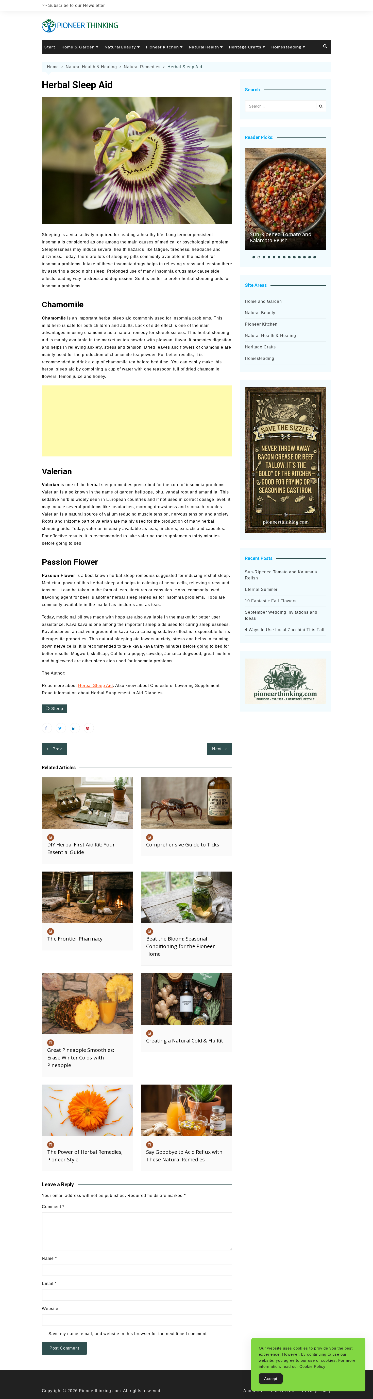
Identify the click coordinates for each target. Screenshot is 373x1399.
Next (217, 749)
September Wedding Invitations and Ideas (281, 615)
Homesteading (286, 47)
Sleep (57, 708)
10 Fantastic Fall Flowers (271, 601)
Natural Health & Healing (270, 335)
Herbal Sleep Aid (95, 685)
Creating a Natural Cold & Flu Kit (184, 1040)
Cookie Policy (312, 1366)
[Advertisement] (137, 420)
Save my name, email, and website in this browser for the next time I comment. (128, 1334)
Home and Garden (263, 301)
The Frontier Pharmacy (75, 938)
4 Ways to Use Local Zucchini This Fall (285, 630)
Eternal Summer (261, 589)
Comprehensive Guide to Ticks (182, 844)
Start (49, 47)
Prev (57, 749)
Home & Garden (78, 47)
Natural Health (204, 47)
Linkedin (75, 728)
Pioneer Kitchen (162, 47)
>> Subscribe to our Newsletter (73, 5)
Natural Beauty (120, 47)
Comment (53, 1207)
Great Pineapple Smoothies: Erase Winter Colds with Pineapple (80, 1058)
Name (49, 1258)
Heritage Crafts (245, 47)
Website (50, 1308)
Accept (270, 1378)
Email (49, 1283)
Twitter (61, 728)
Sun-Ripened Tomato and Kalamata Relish (280, 237)
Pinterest (89, 728)
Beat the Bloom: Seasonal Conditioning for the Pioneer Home (180, 946)
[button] (253, 257)
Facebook (47, 728)
